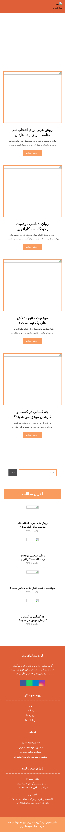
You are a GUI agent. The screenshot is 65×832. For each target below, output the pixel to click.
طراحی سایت (37, 826)
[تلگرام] (35, 683)
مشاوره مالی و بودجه (30, 752)
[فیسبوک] (23, 683)
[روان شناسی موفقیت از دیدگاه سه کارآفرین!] (32, 544)
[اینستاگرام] (42, 683)
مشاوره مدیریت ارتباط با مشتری (30, 756)
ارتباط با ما (30, 720)
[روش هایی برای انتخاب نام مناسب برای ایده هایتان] (32, 512)
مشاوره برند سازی (30, 742)
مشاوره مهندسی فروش (31, 747)
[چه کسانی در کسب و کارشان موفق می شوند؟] (32, 605)
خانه (31, 705)
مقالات (30, 710)
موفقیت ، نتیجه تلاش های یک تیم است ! (32, 587)
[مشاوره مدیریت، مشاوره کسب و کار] (55, 6)
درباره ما (30, 715)
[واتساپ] (29, 683)
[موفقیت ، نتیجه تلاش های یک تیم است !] (32, 577)
